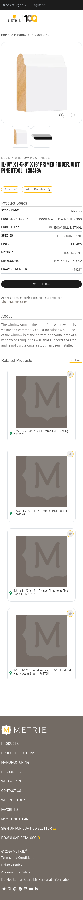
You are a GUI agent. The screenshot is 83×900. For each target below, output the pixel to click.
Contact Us (11, 790)
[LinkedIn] (25, 888)
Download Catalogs (18, 837)
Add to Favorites (35, 189)
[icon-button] (62, 115)
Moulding (42, 34)
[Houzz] (36, 888)
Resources (11, 771)
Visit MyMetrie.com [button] (14, 301)
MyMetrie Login (15, 819)
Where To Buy (13, 800)
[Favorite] (70, 374)
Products (22, 34)
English (36, 5)
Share (8, 189)
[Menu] (75, 18)
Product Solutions (18, 753)
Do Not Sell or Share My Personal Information (36, 879)
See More (76, 360)
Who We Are (11, 781)
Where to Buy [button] (41, 284)
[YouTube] (31, 888)
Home (5, 34)
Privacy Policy (11, 865)
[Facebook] (20, 888)
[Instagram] (9, 888)
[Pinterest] (14, 888)
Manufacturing (15, 762)
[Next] (20, 137)
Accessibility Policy (15, 872)
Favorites (9, 809)
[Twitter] (4, 888)
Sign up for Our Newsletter (26, 828)
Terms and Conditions (17, 857)
